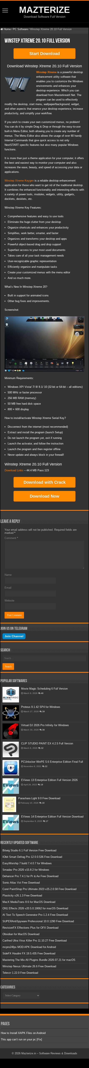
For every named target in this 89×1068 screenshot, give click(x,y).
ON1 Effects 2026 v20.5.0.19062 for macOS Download (35, 908)
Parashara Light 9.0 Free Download (39, 798)
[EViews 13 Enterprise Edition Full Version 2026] (10, 786)
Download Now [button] (44, 496)
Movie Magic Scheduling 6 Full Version (44, 688)
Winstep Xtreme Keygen (19, 180)
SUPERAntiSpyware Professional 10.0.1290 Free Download (38, 921)
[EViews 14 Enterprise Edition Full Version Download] (10, 822)
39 (43, 711)
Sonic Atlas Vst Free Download (21, 882)
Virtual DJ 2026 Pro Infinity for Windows (45, 725)
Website (9, 600)
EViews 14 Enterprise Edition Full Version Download (52, 816)
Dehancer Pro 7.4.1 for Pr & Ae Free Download (30, 876)
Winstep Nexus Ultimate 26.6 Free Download (29, 966)
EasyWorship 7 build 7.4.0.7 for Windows (27, 863)
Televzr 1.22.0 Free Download (20, 972)
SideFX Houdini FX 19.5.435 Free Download (28, 953)
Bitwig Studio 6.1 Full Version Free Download (29, 850)
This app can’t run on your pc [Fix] (21, 1039)
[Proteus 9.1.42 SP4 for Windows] (10, 713)
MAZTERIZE (44, 10)
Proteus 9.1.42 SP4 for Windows (40, 706)
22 (46, 766)
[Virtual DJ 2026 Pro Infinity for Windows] (10, 731)
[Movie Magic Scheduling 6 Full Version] (10, 694)
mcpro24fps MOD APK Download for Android (29, 947)
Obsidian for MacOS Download (20, 934)
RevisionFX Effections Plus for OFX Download (30, 927)
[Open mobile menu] (5, 10)
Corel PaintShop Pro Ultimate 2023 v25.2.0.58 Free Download (39, 889)
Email (8, 587)
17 (47, 821)
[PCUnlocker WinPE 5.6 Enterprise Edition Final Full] (10, 768)
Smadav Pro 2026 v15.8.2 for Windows (25, 869)
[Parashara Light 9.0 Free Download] (9, 804)
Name (8, 574)
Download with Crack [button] (45, 482)
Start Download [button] (44, 53)
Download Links (14, 470)
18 (43, 803)
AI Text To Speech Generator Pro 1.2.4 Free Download (35, 914)
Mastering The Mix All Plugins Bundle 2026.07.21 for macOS (38, 959)
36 (43, 730)
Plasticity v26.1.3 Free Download (22, 895)
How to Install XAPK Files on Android (23, 1033)
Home (7, 29)
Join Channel (14, 636)
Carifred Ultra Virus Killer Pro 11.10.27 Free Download (34, 940)
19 (42, 784)
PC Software (20, 29)
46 (42, 693)
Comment (11, 538)
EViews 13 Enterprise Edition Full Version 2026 (49, 780)
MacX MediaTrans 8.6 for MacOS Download (28, 902)
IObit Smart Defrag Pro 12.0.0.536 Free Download (32, 856)
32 (42, 748)
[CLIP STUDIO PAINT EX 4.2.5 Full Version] (10, 749)
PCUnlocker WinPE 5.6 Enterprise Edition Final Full (52, 761)
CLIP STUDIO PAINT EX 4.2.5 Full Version (47, 743)
